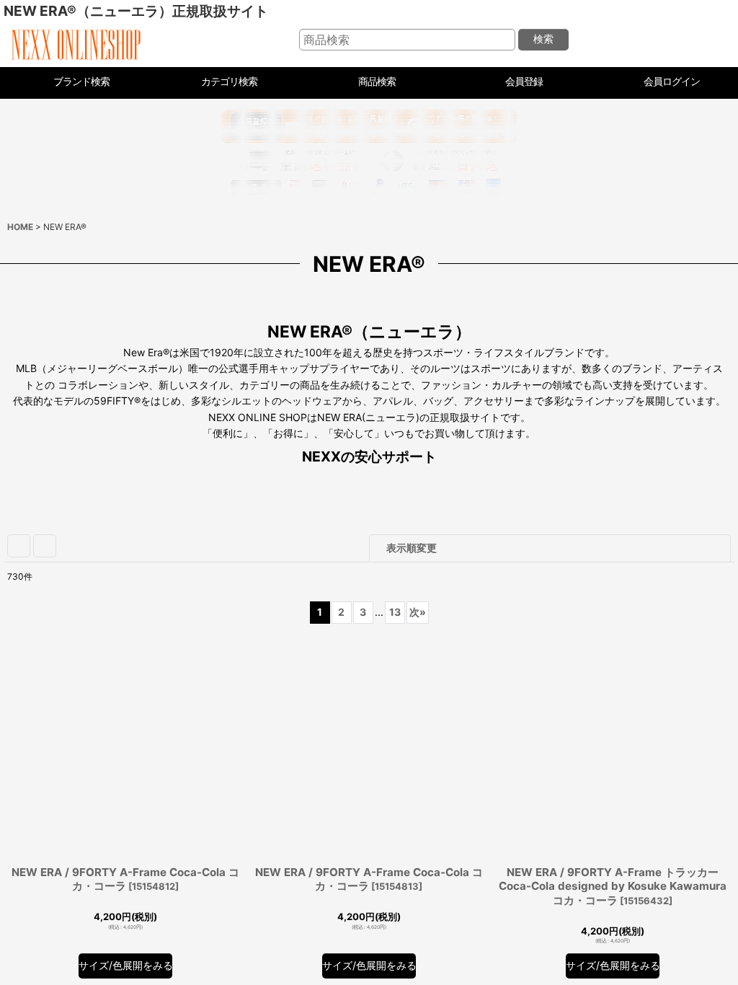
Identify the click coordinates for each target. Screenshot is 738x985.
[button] (369, 83)
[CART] (711, 40)
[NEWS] (677, 40)
